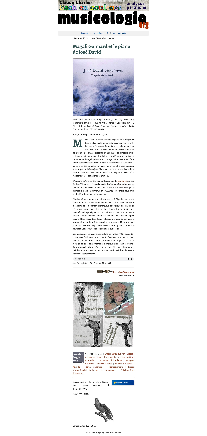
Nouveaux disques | (124, 364)
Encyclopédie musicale (114, 357)
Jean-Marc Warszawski (123, 272)
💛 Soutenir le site (121, 383)
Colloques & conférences (101, 370)
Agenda (77, 367)
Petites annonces (94, 367)
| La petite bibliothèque (109, 360)
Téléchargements (115, 367)
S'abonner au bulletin (115, 354)
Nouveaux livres (105, 364)
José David (122, 181)
